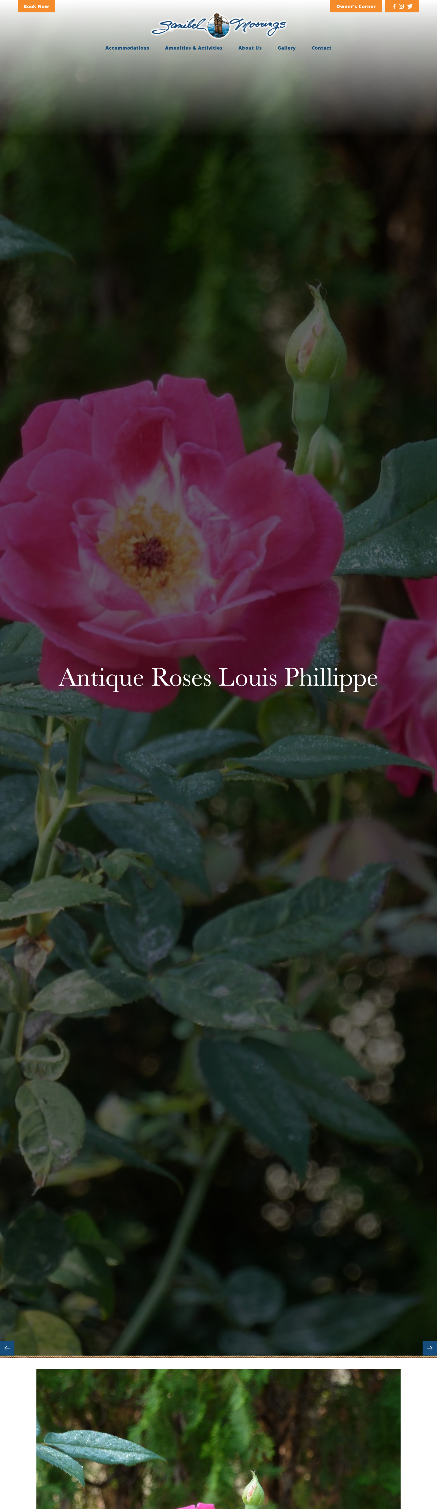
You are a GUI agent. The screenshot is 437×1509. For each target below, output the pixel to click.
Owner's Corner (356, 6)
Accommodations (127, 48)
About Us (250, 48)
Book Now (36, 6)
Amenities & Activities (194, 48)
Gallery (287, 48)
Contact (322, 48)
